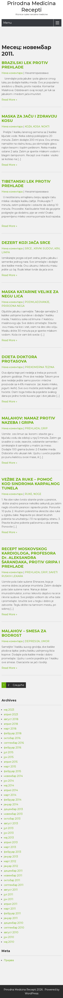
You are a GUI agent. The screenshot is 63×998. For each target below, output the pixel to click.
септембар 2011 (13, 885)
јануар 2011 (11, 918)
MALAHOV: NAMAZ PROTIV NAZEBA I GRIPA (28, 420)
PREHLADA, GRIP (36, 428)
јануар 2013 (11, 856)
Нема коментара (12, 73)
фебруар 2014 (12, 799)
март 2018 (10, 728)
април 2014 (11, 790)
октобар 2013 (12, 818)
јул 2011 (8, 894)
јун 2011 (8, 899)
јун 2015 (8, 757)
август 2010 (11, 932)
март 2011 (10, 908)
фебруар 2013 (12, 851)
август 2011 (11, 889)
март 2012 (10, 861)
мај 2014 (9, 785)
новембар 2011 (13, 875)
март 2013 (10, 847)
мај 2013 (9, 837)
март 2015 (10, 766)
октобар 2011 (12, 880)
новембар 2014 (13, 776)
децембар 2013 (13, 809)
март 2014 (10, 795)
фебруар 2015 (12, 771)
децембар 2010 (13, 922)
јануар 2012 (11, 866)
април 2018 (11, 723)
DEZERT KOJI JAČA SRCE (26, 242)
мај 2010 (9, 941)
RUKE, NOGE (33, 494)
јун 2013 (9, 832)
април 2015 (11, 761)
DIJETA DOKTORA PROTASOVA (19, 359)
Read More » (9, 99)
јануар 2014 (11, 804)
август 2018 (11, 719)
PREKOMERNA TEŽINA (39, 367)
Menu (7, 22)
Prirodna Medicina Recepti (31, 6)
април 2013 (11, 842)
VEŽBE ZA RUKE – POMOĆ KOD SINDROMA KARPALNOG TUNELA (31, 483)
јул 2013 (8, 828)
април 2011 (10, 904)
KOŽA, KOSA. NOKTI (37, 126)
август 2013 (11, 823)
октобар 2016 (12, 738)
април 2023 (11, 714)
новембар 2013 (13, 813)
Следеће (18, 685)
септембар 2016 (14, 742)
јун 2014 (9, 780)
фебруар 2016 (12, 747)
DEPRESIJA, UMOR (37, 641)
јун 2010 (9, 937)
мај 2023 (9, 709)
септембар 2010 (14, 927)
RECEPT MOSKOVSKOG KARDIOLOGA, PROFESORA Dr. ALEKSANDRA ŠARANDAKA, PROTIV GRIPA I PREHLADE (31, 558)
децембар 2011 (13, 870)
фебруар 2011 (12, 913)
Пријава (9, 960)
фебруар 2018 (13, 733)
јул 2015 (8, 752)
